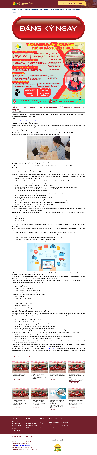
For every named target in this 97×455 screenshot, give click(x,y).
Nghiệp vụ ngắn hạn (43, 9)
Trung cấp (27, 418)
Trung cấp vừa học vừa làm (31, 425)
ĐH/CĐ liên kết (34, 9)
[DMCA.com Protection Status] (57, 451)
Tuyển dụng (68, 9)
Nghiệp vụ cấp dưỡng (54, 422)
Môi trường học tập (16, 425)
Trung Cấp (27, 9)
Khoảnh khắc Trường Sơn (17, 430)
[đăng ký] (48, 41)
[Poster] (48, 103)
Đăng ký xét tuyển (76, 9)
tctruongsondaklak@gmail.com (22, 445)
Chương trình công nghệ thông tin (47, 427)
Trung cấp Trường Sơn (51, 348)
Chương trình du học (65, 418)
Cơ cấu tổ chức (15, 428)
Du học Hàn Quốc (64, 424)
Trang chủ (14, 9)
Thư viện (62, 9)
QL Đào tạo (15, 12)
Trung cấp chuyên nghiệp (31, 423)
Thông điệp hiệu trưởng (17, 421)
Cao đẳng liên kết (43, 423)
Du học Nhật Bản (64, 422)
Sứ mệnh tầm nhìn (16, 423)
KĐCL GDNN (56, 9)
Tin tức (50, 9)
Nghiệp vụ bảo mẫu (53, 424)
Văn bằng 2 (28, 427)
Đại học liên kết (43, 422)
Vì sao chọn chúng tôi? (17, 427)
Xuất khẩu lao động (65, 425)
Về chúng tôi (21, 9)
